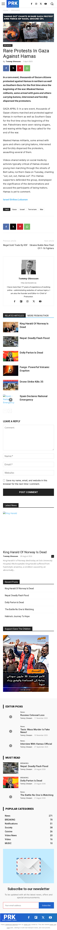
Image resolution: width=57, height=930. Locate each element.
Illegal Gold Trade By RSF (15, 245)
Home (5, 10)
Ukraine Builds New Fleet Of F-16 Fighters (42, 247)
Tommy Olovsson (13, 61)
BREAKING (15, 10)
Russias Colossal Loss (32, 715)
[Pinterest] (20, 68)
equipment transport (11, 924)
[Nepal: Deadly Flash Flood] (10, 341)
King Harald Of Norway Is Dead (25, 552)
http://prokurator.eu (28, 283)
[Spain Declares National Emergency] (10, 399)
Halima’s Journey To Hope (17, 616)
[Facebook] (31, 4)
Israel (22, 209)
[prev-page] (5, 411)
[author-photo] (28, 274)
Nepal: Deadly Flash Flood (35, 338)
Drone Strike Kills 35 (31, 381)
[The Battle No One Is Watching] (10, 796)
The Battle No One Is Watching (19, 609)
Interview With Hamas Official (36, 744)
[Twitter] (43, 917)
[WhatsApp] (27, 68)
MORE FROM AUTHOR (38, 315)
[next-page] (10, 411)
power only (27, 924)
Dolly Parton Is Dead (31, 352)
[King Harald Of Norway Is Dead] (10, 327)
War (41, 209)
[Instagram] (36, 4)
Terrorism (32, 209)
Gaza (14, 209)
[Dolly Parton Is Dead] (10, 356)
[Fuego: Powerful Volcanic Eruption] (10, 370)
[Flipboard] (22, 301)
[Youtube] (45, 4)
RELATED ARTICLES (14, 315)
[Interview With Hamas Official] (10, 745)
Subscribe (46, 905)
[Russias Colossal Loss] (10, 717)
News (22, 712)
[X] (40, 4)
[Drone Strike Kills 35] (10, 385)
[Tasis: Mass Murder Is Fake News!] (10, 731)
